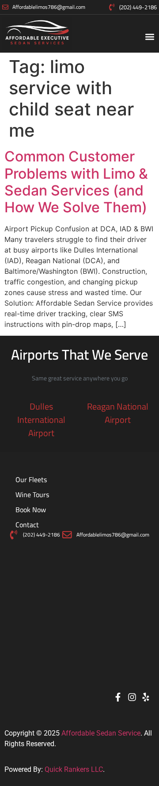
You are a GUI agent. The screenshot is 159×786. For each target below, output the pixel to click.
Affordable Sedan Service (100, 733)
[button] (149, 37)
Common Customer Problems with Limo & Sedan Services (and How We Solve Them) (76, 182)
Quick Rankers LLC (74, 769)
